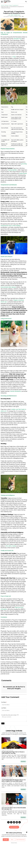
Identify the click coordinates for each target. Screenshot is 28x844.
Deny (12, 839)
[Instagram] (11, 822)
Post (3, 723)
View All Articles (13, 827)
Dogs (10, 5)
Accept (5, 839)
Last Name (3, 707)
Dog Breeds (15, 5)
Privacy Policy (14, 842)
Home (2, 5)
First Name (4, 702)
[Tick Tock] (19, 822)
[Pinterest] (17, 822)
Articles (6, 5)
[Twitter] (14, 822)
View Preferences (20, 839)
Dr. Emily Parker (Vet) (14, 15)
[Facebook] (8, 822)
